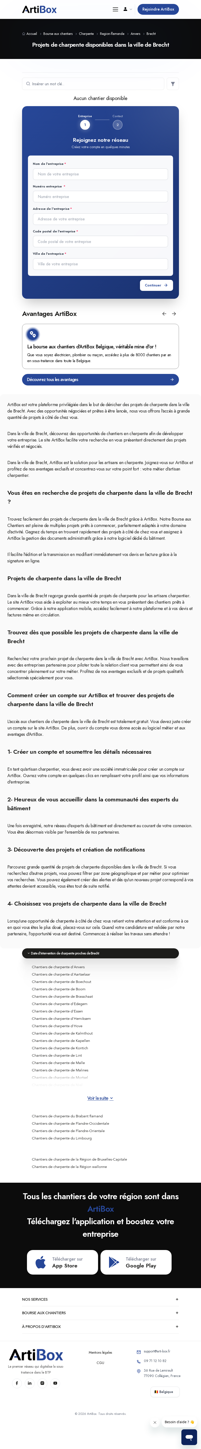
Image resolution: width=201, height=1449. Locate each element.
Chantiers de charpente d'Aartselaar (61, 974)
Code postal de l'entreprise (54, 231)
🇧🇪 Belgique (163, 1391)
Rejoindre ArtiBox (158, 9)
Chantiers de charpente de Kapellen (61, 1040)
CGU (100, 1362)
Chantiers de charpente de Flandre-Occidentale (70, 1123)
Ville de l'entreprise (48, 253)
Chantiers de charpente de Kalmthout (62, 1033)
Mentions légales (100, 1352)
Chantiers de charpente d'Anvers (58, 967)
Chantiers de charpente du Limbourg (62, 1138)
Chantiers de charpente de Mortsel (60, 1077)
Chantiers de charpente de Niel (57, 1084)
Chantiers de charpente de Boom (59, 989)
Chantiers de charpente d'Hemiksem (61, 1018)
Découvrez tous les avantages (52, 379)
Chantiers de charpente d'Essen (57, 1011)
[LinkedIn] (30, 1383)
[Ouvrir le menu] (115, 9)
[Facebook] (17, 1383)
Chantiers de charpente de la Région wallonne (69, 1166)
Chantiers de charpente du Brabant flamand (67, 1116)
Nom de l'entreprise (48, 163)
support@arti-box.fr (157, 1351)
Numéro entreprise (48, 186)
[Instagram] (42, 1383)
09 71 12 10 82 (155, 1360)
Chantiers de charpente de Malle (58, 1062)
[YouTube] (55, 1383)
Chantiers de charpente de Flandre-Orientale (68, 1130)
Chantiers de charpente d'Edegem (60, 1003)
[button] (164, 314)
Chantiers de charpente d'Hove (57, 1025)
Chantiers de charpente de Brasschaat (62, 996)
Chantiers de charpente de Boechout (61, 981)
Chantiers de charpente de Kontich (60, 1048)
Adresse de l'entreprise (51, 208)
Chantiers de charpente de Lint (57, 1055)
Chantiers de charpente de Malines (60, 1070)
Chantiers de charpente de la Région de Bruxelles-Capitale (79, 1159)
